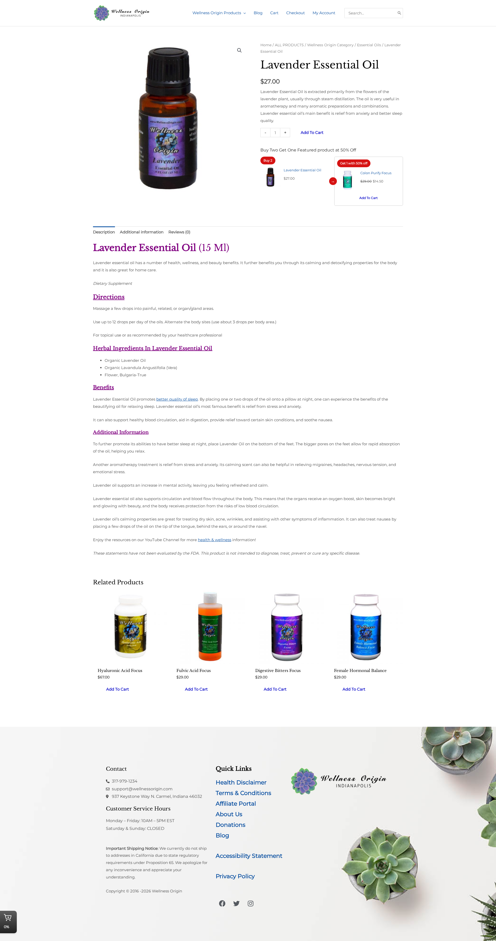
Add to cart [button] (117, 689)
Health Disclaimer (241, 782)
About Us (229, 814)
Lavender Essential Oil (302, 170)
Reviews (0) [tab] (179, 231)
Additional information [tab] (142, 231)
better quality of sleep (177, 399)
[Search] (399, 13)
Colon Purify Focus (375, 173)
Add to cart (312, 132)
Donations (230, 824)
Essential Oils (369, 45)
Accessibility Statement (249, 855)
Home (266, 45)
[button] (243, 13)
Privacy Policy (235, 876)
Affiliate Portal (236, 803)
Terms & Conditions (243, 793)
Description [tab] (104, 231)
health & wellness (214, 539)
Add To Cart (368, 198)
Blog (222, 835)
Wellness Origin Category (330, 45)
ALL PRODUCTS (289, 45)
